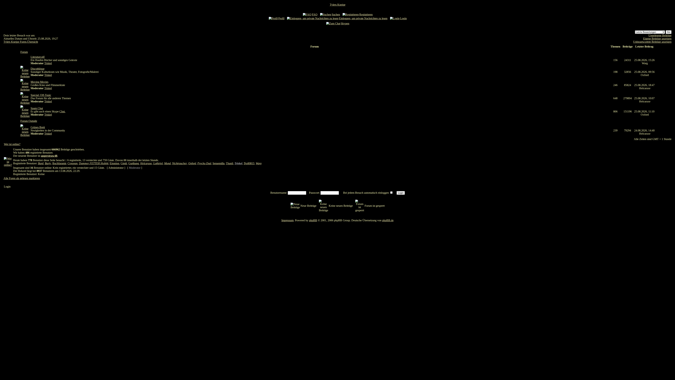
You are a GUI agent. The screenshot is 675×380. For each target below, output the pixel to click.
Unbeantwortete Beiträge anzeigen (652, 41)
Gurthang (133, 163)
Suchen (336, 14)
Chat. (62, 111)
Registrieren (366, 14)
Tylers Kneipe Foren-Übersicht (21, 41)
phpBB (313, 220)
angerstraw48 (49, 155)
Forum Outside (28, 120)
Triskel (48, 63)
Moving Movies (39, 81)
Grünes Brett (38, 127)
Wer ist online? (12, 144)
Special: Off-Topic (41, 95)
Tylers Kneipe (337, 4)
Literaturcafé (38, 56)
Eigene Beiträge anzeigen (657, 38)
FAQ (314, 14)
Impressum (287, 220)
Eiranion (114, 163)
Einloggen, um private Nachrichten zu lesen (363, 18)
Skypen (345, 23)
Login (403, 18)
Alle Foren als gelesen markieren (22, 178)
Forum (24, 51)
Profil (281, 18)
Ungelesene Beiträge (659, 35)
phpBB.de (388, 220)
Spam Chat (37, 108)
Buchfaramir (59, 163)
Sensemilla (218, 163)
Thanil (229, 163)
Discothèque (37, 68)
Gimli (124, 163)
